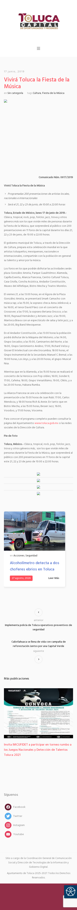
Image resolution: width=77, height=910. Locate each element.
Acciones (18, 555)
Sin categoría (15, 93)
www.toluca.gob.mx (46, 423)
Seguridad (31, 555)
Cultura (37, 93)
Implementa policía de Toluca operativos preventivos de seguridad (38, 627)
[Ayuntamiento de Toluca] (38, 21)
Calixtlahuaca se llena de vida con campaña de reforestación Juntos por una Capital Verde (38, 644)
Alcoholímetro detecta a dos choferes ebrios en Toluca (34, 566)
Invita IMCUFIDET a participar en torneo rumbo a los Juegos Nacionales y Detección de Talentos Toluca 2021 (37, 750)
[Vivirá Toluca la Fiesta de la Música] (38, 134)
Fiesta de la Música (53, 93)
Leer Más (53, 578)
